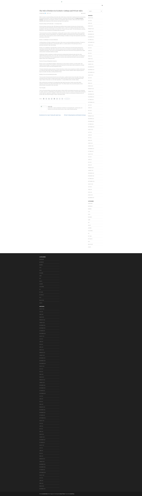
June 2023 (90, 107)
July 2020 (90, 186)
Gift (89, 222)
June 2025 (90, 50)
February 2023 (91, 115)
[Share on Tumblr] (60, 99)
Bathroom (90, 206)
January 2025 (90, 64)
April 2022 (90, 140)
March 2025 (90, 58)
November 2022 (91, 121)
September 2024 (91, 72)
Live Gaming (90, 230)
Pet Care (90, 236)
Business (84, 13)
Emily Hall (42, 13)
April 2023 (90, 113)
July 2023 (41, 396)
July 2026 (90, 20)
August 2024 (90, 75)
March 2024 (41, 377)
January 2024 (90, 91)
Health (89, 225)
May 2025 (90, 53)
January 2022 (90, 145)
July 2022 (90, 132)
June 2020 (90, 189)
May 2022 (90, 137)
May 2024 (90, 80)
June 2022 (41, 426)
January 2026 (90, 31)
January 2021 (90, 170)
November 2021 (91, 148)
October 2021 (91, 151)
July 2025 (90, 47)
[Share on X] (46, 99)
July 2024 (90, 77)
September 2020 (91, 181)
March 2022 (90, 143)
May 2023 (90, 110)
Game (89, 219)
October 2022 (91, 124)
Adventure (90, 203)
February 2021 (91, 167)
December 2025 (91, 34)
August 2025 (90, 45)
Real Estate (90, 244)
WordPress (72, 493)
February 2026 (91, 28)
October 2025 (91, 39)
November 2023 (91, 96)
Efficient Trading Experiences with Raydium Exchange (75, 115)
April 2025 (41, 347)
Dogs (89, 214)
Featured (90, 217)
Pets (89, 241)
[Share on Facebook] (44, 99)
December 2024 (91, 66)
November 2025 (91, 36)
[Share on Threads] (62, 99)
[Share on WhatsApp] (52, 99)
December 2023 (91, 94)
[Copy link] (67, 99)
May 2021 (90, 162)
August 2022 (90, 129)
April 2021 (41, 456)
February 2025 (91, 61)
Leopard (41, 283)
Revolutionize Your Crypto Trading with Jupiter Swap (50, 115)
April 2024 (90, 83)
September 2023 (91, 102)
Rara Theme (62, 493)
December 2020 (91, 173)
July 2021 (90, 156)
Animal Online (45, 493)
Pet (88, 233)
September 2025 (91, 42)
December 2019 (91, 197)
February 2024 (91, 88)
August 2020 (41, 475)
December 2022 (91, 118)
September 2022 (91, 126)
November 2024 (91, 69)
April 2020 (90, 192)
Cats (89, 211)
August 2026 (90, 17)
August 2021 (90, 154)
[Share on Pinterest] (54, 99)
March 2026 (41, 317)
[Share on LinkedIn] (49, 99)
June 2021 (90, 159)
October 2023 (91, 99)
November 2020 (91, 175)
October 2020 (91, 178)
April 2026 (90, 23)
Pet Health (90, 238)
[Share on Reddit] (57, 99)
